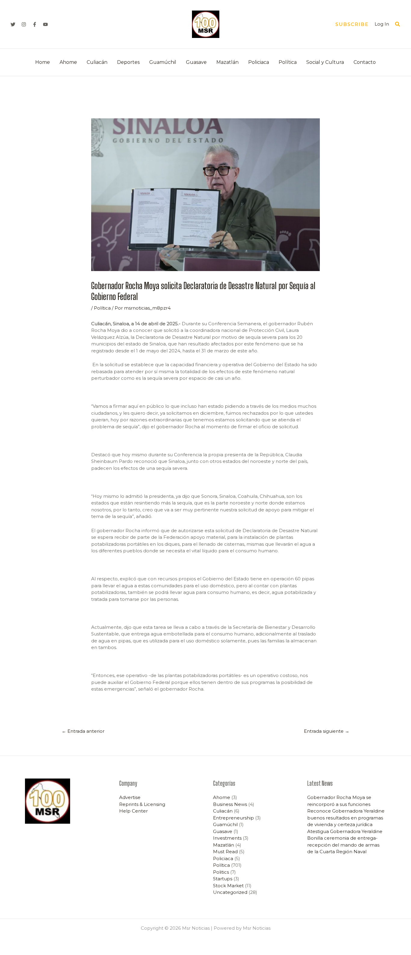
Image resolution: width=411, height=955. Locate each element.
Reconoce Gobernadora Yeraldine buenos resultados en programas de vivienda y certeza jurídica (346, 817)
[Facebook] (34, 24)
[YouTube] (45, 24)
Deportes (128, 62)
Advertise (130, 797)
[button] (352, 24)
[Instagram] (23, 24)
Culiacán (97, 62)
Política (288, 62)
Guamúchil (162, 62)
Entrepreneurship (233, 818)
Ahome (68, 62)
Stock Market (228, 885)
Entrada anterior (83, 731)
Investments (227, 838)
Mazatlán (227, 62)
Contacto (365, 62)
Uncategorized (230, 892)
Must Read (225, 851)
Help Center (133, 811)
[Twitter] (13, 24)
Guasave (196, 62)
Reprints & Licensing (142, 804)
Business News (230, 804)
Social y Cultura (325, 62)
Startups (222, 879)
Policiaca (258, 62)
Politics (221, 872)
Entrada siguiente (326, 731)
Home (42, 62)
